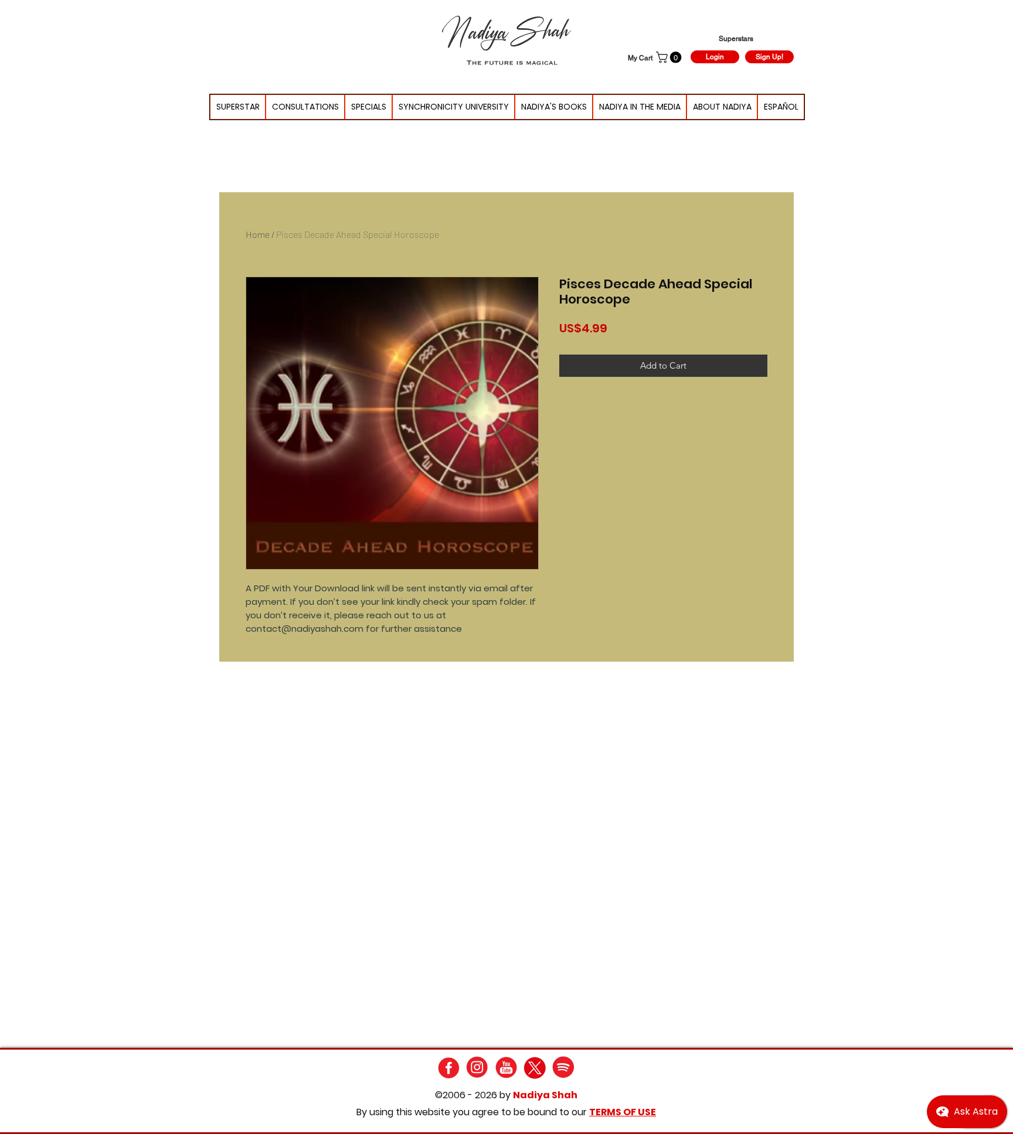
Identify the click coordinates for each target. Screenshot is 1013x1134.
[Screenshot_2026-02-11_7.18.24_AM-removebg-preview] (477, 1067)
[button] (670, 57)
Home (258, 234)
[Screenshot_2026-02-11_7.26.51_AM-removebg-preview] (563, 1067)
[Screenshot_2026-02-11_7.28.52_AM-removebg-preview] (506, 1067)
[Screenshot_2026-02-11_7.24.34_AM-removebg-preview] (535, 1067)
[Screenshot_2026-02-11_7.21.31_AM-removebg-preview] (448, 1067)
